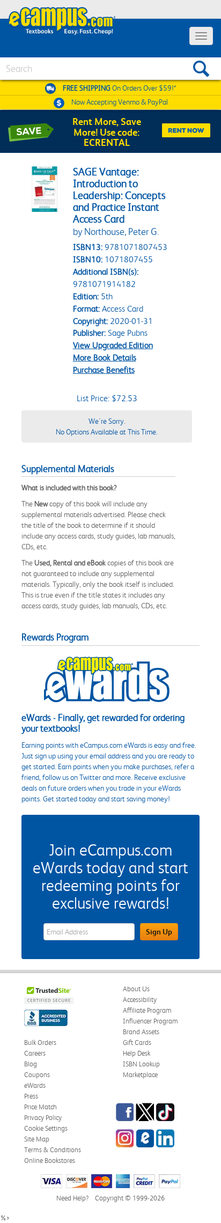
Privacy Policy (43, 1118)
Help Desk (136, 1053)
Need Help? (72, 1198)
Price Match (40, 1107)
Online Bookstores (49, 1160)
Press (31, 1096)
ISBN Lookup (141, 1064)
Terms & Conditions (52, 1150)
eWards (35, 1085)
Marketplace (140, 1075)
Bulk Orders (40, 1042)
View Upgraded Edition (113, 345)
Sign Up (159, 931)
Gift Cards (137, 1042)
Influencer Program (150, 1021)
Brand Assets (141, 1032)
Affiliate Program (147, 1010)
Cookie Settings (46, 1128)
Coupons (37, 1075)
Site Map (36, 1139)
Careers (35, 1053)
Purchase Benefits (104, 370)
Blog (30, 1064)
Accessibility (140, 1000)
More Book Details (104, 357)
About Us (136, 989)
